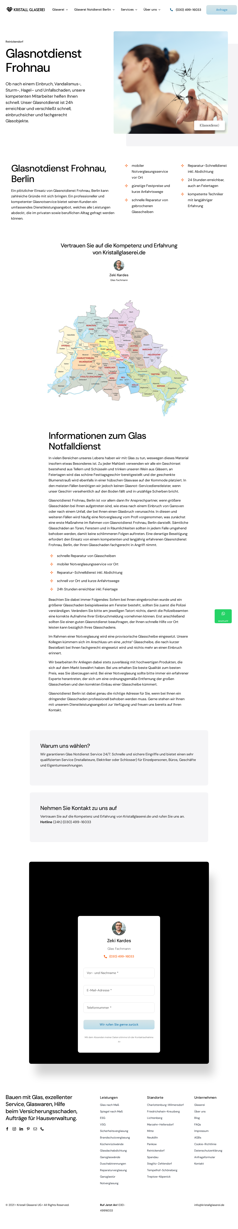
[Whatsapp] (223, 616)
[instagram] (14, 1129)
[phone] (42, 1129)
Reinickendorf (14, 41)
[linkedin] (21, 1129)
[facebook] (7, 1129)
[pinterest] (28, 1129)
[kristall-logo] (26, 7)
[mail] (35, 1129)
